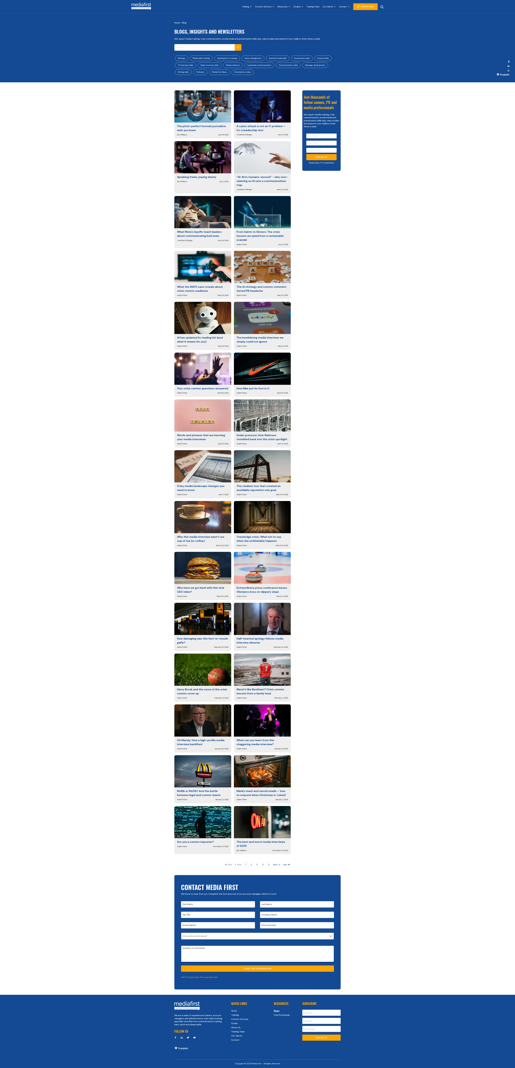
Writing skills (183, 72)
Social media (323, 58)
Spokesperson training (227, 58)
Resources (283, 6)
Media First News (219, 72)
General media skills (277, 58)
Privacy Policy (314, 163)
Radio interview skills (210, 65)
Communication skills (288, 65)
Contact (343, 6)
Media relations (233, 65)
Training (245, 6)
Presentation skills (302, 58)
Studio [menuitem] (234, 1023)
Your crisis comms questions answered (202, 388)
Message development (315, 65)
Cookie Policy (328, 163)
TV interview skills (185, 65)
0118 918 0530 (367, 6)
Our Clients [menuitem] (236, 1035)
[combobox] (204, 47)
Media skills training (201, 58)
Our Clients (328, 6)
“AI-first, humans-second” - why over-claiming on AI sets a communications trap (262, 181)
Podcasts (200, 72)
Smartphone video (242, 72)
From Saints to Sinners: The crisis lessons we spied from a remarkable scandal (260, 236)
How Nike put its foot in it (253, 388)
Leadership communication (259, 65)
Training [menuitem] (235, 1015)
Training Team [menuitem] (238, 1031)
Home (177, 22)
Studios (297, 6)
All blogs (181, 58)
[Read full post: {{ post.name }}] (202, 106)
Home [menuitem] (234, 1010)
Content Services (263, 6)
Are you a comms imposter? (195, 842)
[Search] (238, 47)
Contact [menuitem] (235, 1040)
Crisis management (253, 58)
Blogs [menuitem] (276, 1010)
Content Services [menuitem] (239, 1019)
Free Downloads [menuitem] (282, 1015)
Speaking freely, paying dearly (196, 177)
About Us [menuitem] (235, 1027)
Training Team (313, 6)
